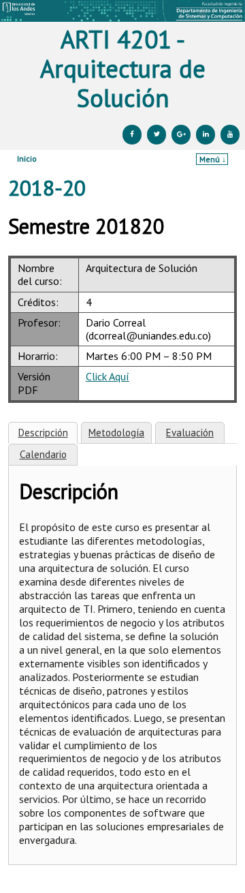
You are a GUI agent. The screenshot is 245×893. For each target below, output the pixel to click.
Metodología (116, 432)
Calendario (43, 454)
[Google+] (181, 135)
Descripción (43, 432)
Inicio (27, 158)
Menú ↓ (212, 159)
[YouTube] (230, 135)
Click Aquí (107, 376)
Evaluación (190, 432)
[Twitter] (156, 135)
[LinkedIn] (205, 135)
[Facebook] (132, 135)
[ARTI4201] (122, 11)
